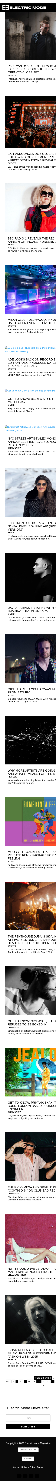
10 (21, 1381)
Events (12, 75)
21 (43, 1381)
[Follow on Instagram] (19, 1476)
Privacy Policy (28, 1467)
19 (34, 1381)
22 (48, 1381)
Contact (16, 1467)
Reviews (12, 777)
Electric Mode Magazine (37, 1443)
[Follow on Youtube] (37, 1476)
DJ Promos (28, 1459)
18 (29, 1381)
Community (14, 448)
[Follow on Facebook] (31, 1476)
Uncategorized (17, 1275)
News (11, 244)
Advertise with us (28, 1450)
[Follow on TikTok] (25, 1476)
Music (11, 405)
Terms (40, 1467)
